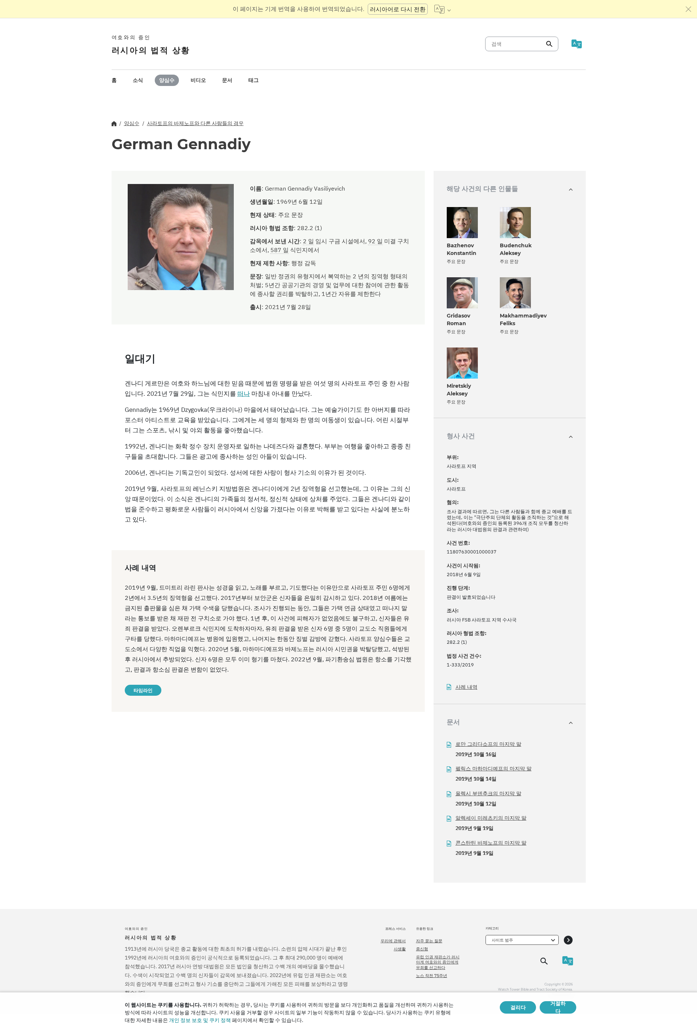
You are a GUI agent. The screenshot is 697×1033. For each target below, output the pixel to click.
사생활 (400, 948)
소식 (138, 80)
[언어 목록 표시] (443, 9)
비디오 (198, 80)
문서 (227, 80)
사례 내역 (466, 687)
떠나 (243, 394)
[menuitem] (114, 80)
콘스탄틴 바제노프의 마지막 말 (491, 842)
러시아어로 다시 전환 (398, 9)
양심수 (167, 80)
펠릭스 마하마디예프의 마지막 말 (494, 768)
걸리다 (518, 1007)
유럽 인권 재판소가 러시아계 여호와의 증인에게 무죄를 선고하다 (438, 962)
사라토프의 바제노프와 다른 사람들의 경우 (195, 123)
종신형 (422, 948)
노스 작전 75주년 (431, 975)
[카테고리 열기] (568, 940)
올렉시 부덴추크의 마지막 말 (488, 793)
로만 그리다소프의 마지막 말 (488, 744)
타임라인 (143, 690)
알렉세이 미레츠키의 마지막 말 (491, 818)
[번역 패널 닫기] (688, 9)
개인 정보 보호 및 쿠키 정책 (200, 1020)
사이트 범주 (502, 940)
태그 (253, 80)
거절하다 (558, 1007)
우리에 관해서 (393, 940)
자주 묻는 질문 (429, 940)
